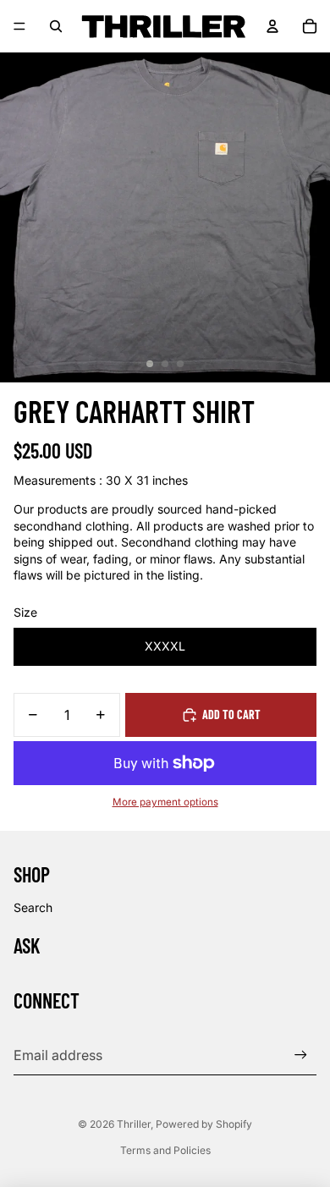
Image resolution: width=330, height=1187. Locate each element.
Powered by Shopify (204, 1124)
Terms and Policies (165, 1150)
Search (33, 907)
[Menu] (19, 26)
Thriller (134, 1124)
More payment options (165, 802)
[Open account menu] (272, 26)
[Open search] (55, 26)
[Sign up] (300, 1054)
